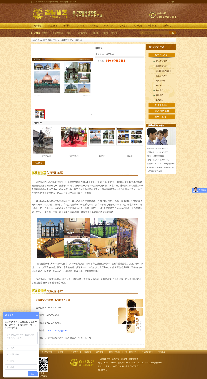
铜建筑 (129, 156)
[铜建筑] (129, 136)
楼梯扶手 (74, 352)
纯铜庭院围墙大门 (163, 71)
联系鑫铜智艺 (147, 352)
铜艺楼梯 (67, 25)
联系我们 (167, 25)
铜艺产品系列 (67, 40)
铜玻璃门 (159, 95)
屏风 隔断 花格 (162, 110)
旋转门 (80, 25)
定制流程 (123, 25)
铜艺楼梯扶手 (58, 33)
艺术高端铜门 (161, 61)
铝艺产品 (94, 25)
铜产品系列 (46, 156)
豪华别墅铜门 (161, 66)
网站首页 (38, 25)
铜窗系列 (159, 90)
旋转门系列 (160, 116)
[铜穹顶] (40, 119)
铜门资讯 (152, 25)
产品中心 (56, 40)
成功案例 (138, 25)
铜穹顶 (102, 156)
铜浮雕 (105, 33)
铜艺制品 (78, 40)
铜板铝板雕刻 (161, 105)
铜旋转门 (70, 33)
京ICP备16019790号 (129, 359)
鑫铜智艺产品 (157, 46)
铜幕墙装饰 (160, 81)
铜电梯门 (95, 33)
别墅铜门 (52, 25)
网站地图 (161, 352)
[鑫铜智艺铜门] (83, 363)
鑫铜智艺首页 (45, 40)
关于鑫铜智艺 (130, 352)
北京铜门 (115, 33)
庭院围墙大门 (83, 33)
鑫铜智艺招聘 (114, 352)
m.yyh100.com (41, 376)
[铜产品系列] (46, 140)
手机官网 (170, 2)
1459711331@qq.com (57, 330)
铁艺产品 (108, 25)
